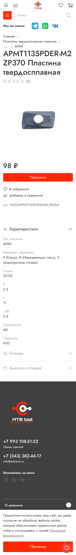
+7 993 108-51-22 (20, 441)
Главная (9, 36)
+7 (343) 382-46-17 (22, 456)
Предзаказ (38, 177)
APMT (19, 46)
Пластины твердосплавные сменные (30, 41)
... (6, 46)
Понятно (38, 547)
